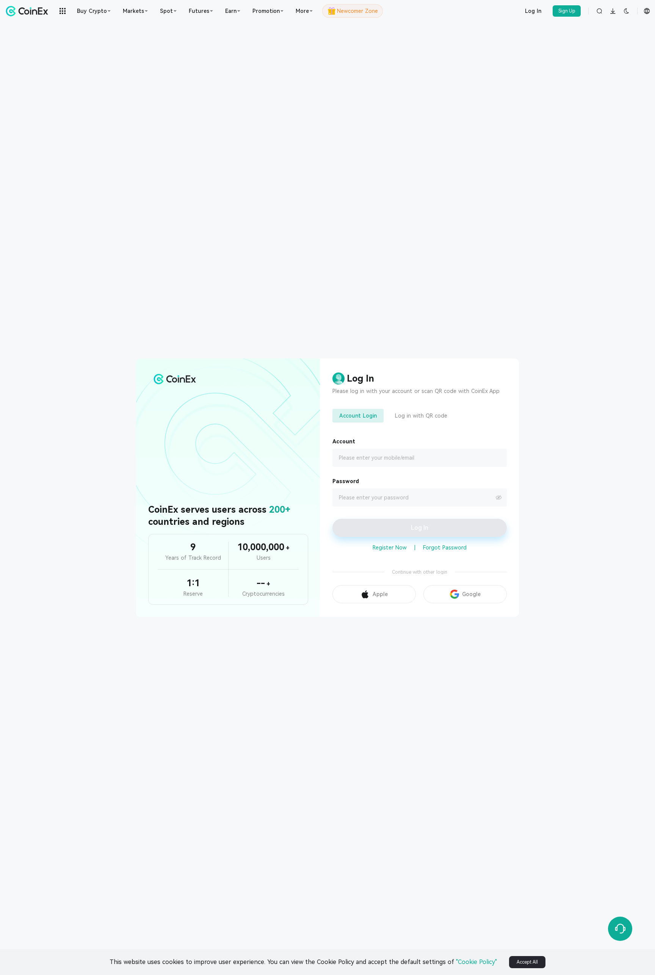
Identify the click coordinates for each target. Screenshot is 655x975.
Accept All (527, 962)
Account (343, 441)
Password (345, 481)
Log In (533, 11)
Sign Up (566, 11)
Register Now (390, 548)
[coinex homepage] (29, 11)
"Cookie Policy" (476, 962)
